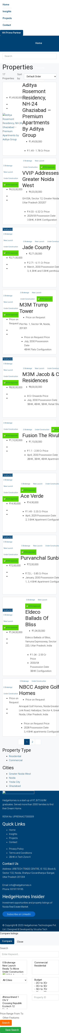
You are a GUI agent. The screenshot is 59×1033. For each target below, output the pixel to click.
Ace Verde (31, 496)
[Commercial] (45, 962)
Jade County (36, 247)
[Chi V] (13, 1000)
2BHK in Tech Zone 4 (19, 857)
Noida (12, 777)
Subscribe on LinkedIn (19, 914)
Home (6, 4)
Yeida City (14, 781)
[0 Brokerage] (13, 962)
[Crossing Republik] (13, 1003)
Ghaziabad (15, 786)
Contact (7, 25)
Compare (7, 941)
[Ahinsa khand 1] (13, 997)
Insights (7, 11)
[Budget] (45, 979)
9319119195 (16, 889)
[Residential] (45, 965)
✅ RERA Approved (11, 185)
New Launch (8, 172)
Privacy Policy (16, 849)
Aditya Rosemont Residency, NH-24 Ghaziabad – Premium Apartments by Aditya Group (36, 110)
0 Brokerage (8, 166)
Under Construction (11, 178)
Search (6, 1022)
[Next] (38, 742)
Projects (7, 18)
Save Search (12, 1029)
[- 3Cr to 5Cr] (45, 986)
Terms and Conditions (20, 853)
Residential (15, 756)
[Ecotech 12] (13, 1006)
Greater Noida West (20, 773)
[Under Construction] (13, 971)
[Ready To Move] (13, 968)
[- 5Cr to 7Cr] (45, 989)
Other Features (10, 1017)
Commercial (15, 760)
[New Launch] (13, 965)
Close (20, 941)
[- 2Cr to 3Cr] (45, 983)
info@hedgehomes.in (20, 885)
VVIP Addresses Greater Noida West (40, 179)
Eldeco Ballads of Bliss (37, 618)
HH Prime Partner (11, 32)
